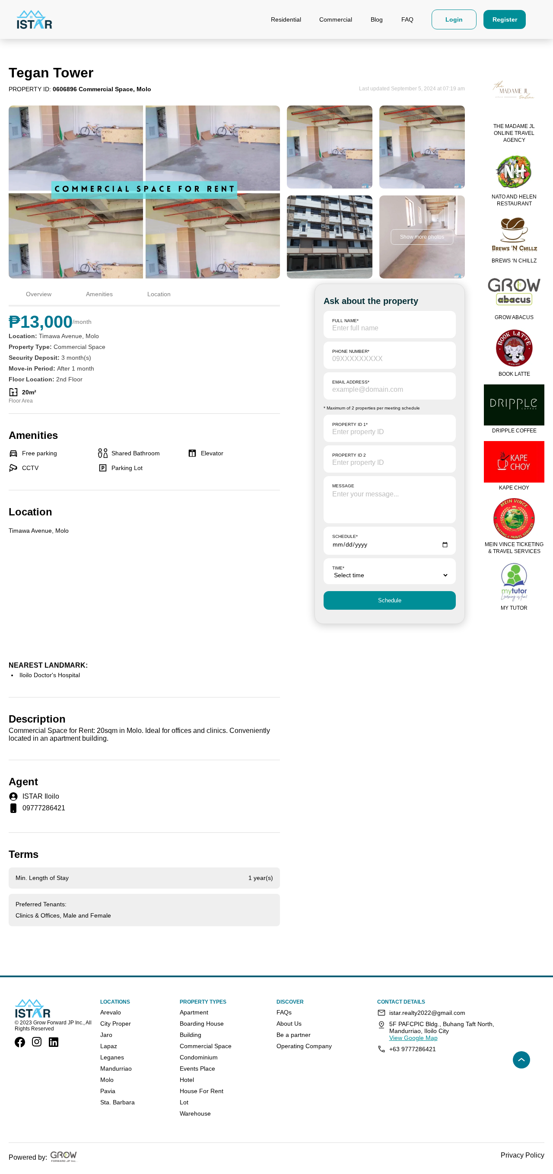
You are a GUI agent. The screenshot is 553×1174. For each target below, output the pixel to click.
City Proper (115, 1023)
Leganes (112, 1057)
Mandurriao (116, 1068)
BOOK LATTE (514, 374)
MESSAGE (343, 485)
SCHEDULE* (345, 536)
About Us (289, 1023)
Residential (286, 19)
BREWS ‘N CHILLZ (514, 261)
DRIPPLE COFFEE (514, 431)
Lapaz (108, 1046)
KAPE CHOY (514, 488)
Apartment (194, 1012)
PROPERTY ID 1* (350, 424)
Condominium (199, 1057)
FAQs (284, 1012)
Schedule (389, 600)
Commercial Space (206, 1046)
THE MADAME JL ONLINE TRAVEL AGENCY (514, 133)
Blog (377, 19)
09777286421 (43, 808)
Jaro (106, 1034)
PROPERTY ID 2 (349, 455)
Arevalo (110, 1012)
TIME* (338, 568)
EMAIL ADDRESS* (350, 382)
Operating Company (304, 1046)
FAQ (407, 19)
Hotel (187, 1079)
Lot (184, 1102)
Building (190, 1034)
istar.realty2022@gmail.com (427, 1012)
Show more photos (422, 237)
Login (454, 19)
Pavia (107, 1091)
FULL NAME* (345, 320)
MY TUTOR (514, 608)
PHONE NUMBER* (350, 351)
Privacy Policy (522, 1155)
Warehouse (195, 1113)
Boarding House (202, 1023)
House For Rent (201, 1091)
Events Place (197, 1068)
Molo (107, 1079)
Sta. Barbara (117, 1102)
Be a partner (293, 1034)
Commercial (335, 19)
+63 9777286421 (412, 1049)
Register (505, 19)
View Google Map (413, 1037)
